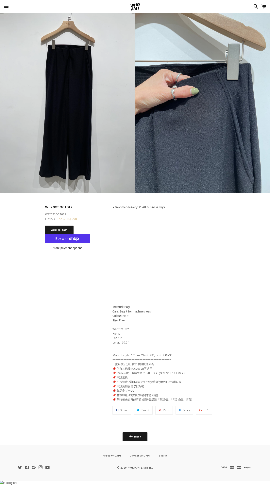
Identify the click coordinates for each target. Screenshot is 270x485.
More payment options (67, 248)
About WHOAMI (112, 455)
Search (163, 455)
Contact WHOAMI (140, 455)
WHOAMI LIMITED (140, 467)
